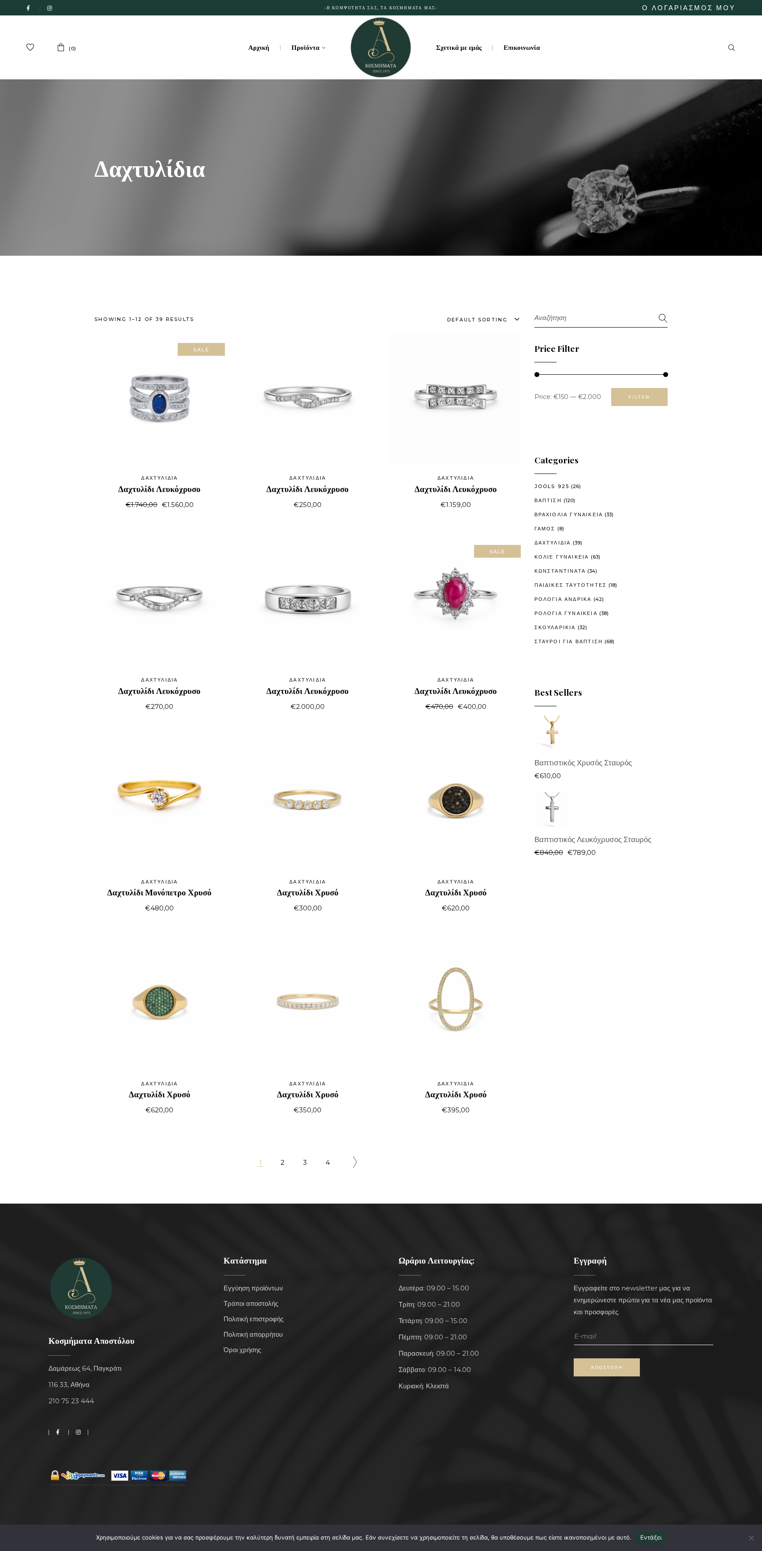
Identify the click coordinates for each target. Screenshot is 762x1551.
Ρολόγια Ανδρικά (563, 599)
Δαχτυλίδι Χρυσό (308, 892)
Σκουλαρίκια (555, 627)
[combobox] (472, 319)
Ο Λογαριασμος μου (689, 8)
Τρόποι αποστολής (251, 1303)
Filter (639, 397)
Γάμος (545, 529)
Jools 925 (552, 486)
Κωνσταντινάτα (560, 571)
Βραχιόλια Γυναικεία (568, 514)
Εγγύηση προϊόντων (253, 1288)
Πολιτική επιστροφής (254, 1319)
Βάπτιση (548, 500)
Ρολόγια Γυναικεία (566, 613)
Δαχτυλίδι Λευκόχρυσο (159, 488)
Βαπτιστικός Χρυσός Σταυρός (583, 762)
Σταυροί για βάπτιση (568, 641)
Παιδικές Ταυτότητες (570, 585)
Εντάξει (651, 1537)
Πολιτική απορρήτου (253, 1334)
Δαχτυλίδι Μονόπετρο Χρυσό (159, 892)
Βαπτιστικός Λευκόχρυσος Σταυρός (592, 839)
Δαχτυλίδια (159, 478)
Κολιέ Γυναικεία (561, 557)
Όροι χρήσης (242, 1350)
